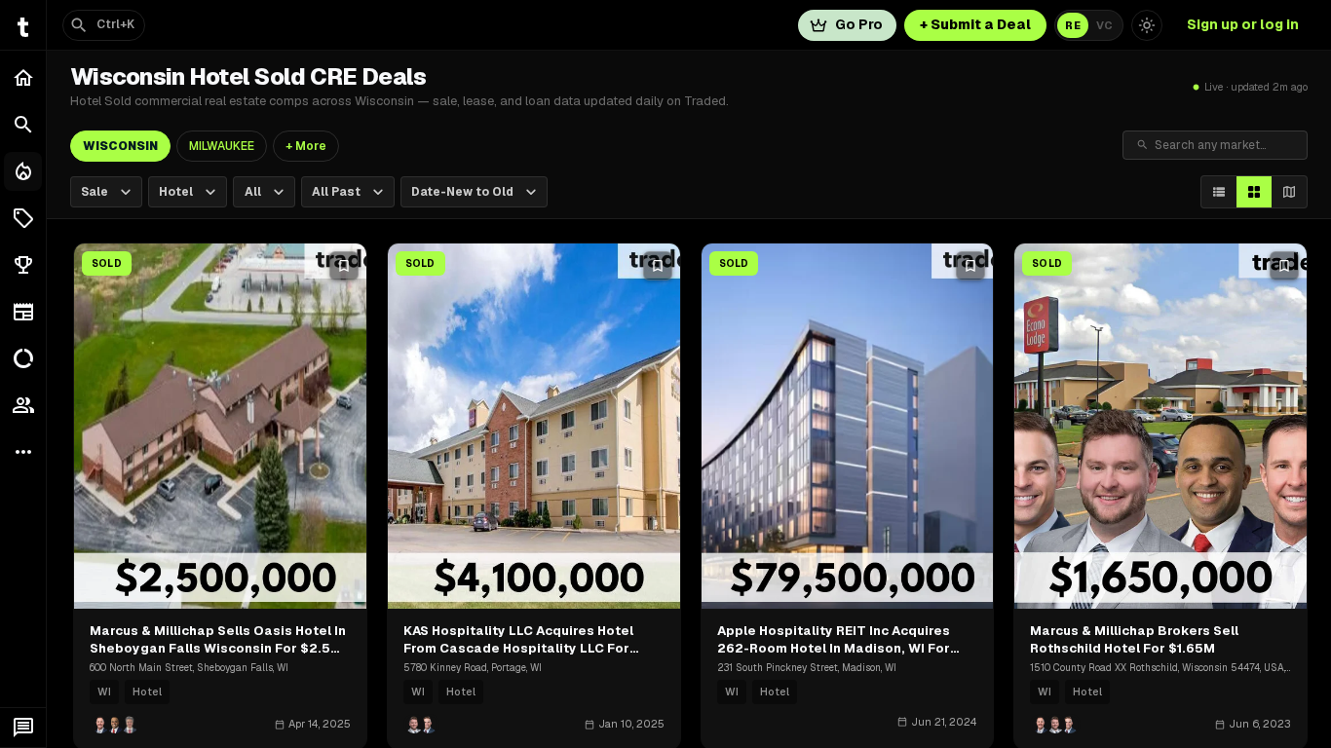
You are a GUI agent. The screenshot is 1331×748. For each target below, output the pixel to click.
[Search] (23, 124)
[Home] (23, 77)
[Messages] (23, 727)
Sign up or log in (1243, 24)
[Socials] (23, 405)
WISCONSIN (120, 146)
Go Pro (859, 24)
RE (1073, 25)
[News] (23, 311)
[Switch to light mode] (1146, 25)
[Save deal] (344, 265)
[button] (23, 218)
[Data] (23, 358)
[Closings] (23, 171)
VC (1104, 25)
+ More (305, 146)
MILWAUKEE (221, 146)
